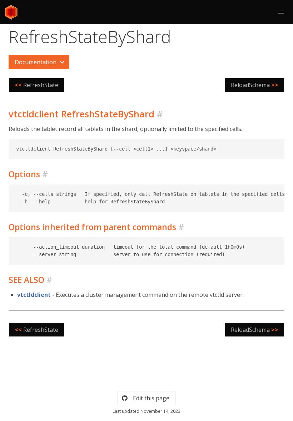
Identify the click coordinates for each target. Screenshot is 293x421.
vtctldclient (34, 295)
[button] (281, 12)
